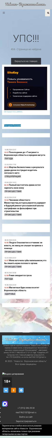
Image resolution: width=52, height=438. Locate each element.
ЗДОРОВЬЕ (10, 294)
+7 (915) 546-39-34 (26, 408)
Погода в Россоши (12, 125)
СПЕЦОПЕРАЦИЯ (13, 176)
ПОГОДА (9, 158)
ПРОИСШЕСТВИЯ (13, 191)
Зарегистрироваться (26, 421)
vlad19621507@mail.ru (26, 412)
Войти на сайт (26, 417)
